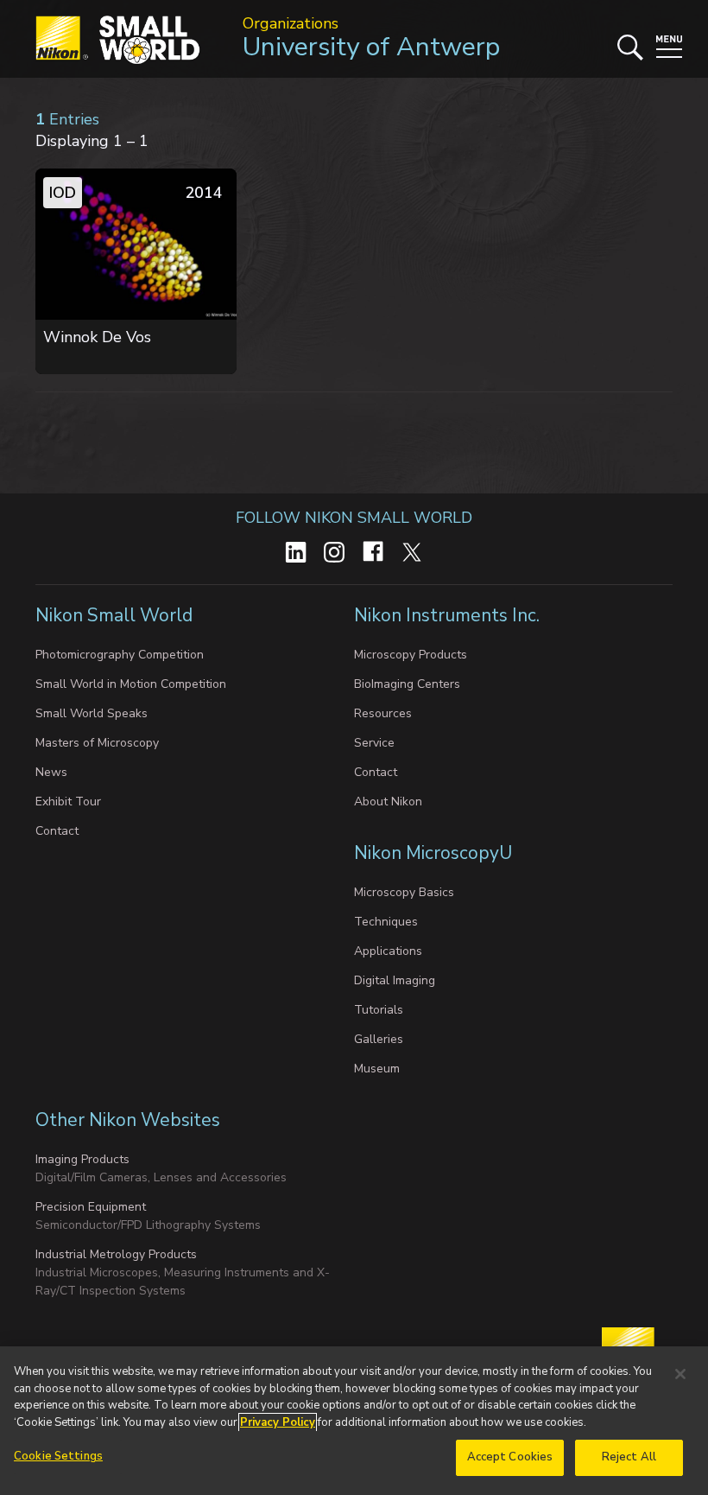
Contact (57, 831)
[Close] (680, 1374)
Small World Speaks (91, 713)
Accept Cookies (510, 1457)
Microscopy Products (410, 654)
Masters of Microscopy (97, 743)
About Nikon (388, 801)
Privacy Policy (277, 1422)
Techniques (386, 921)
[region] (354, 1420)
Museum (377, 1068)
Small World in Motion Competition (130, 684)
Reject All (629, 1457)
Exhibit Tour (68, 801)
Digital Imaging (394, 980)
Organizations (290, 23)
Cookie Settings (58, 1456)
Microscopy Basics (404, 892)
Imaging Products (82, 1159)
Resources (383, 713)
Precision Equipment (90, 1207)
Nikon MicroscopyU (433, 853)
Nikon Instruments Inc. (449, 615)
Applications (388, 951)
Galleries (378, 1039)
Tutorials (378, 1010)
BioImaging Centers (407, 684)
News (51, 772)
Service (374, 743)
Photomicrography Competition (119, 654)
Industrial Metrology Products (116, 1254)
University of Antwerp (371, 47)
